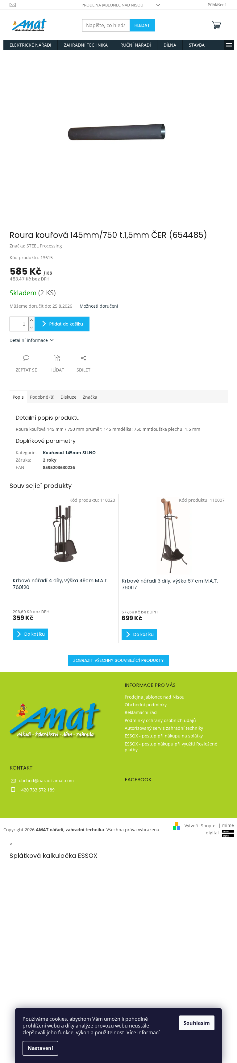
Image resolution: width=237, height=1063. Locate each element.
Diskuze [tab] (68, 397)
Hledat (142, 25)
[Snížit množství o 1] (31, 327)
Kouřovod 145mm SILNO (69, 452)
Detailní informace (29, 340)
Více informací (143, 1032)
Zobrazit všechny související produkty (118, 660)
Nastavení (40, 1048)
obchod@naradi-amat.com (46, 780)
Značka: (36, 246)
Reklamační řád (141, 712)
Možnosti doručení (99, 306)
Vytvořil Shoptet (201, 825)
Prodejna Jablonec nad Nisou (112, 5)
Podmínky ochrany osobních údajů (160, 720)
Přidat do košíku (66, 324)
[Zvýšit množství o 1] (31, 320)
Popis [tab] (18, 397)
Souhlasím (197, 1022)
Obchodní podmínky (146, 705)
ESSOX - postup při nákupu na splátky (164, 736)
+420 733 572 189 (37, 790)
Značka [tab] (90, 397)
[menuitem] (30, 45)
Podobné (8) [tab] (42, 397)
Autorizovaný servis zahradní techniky (164, 728)
